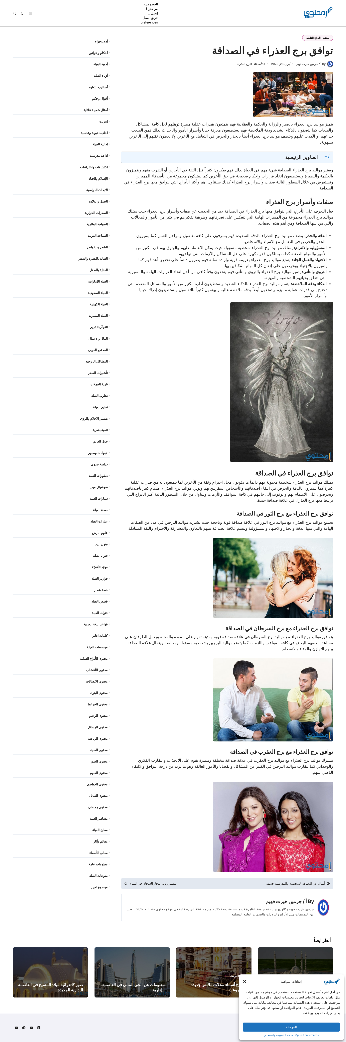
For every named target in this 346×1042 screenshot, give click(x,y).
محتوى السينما (98, 750)
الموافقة (291, 1027)
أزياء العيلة (101, 76)
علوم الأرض (100, 533)
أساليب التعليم (98, 87)
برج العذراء (243, 64)
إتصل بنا (153, 13)
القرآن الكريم (99, 327)
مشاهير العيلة (99, 818)
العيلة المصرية (98, 316)
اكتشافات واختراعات (94, 167)
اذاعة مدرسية (99, 156)
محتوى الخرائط (98, 704)
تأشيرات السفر (98, 373)
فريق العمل (150, 18)
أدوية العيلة (100, 64)
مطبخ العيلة (100, 830)
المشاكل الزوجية (96, 361)
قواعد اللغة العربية (95, 624)
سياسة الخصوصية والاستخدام (278, 1035)
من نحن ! (152, 9)
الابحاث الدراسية (97, 190)
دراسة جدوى (99, 464)
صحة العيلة (100, 510)
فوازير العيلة (100, 578)
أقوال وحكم (100, 98)
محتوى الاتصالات (97, 681)
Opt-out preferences (307, 1035)
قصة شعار (101, 590)
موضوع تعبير (99, 887)
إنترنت (103, 121)
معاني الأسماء (98, 853)
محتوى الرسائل (98, 727)
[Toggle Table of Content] (324, 157)
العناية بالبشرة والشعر (93, 258)
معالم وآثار (101, 841)
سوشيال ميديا (99, 487)
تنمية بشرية (100, 430)
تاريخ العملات (99, 384)
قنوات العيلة (100, 613)
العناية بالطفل (99, 270)
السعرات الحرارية (96, 213)
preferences (149, 22)
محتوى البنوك (99, 693)
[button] (245, 981)
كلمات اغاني (100, 636)
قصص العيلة (99, 601)
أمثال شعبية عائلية (95, 110)
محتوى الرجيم (98, 716)
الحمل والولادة (98, 201)
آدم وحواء (101, 41)
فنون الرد (101, 544)
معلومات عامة (98, 864)
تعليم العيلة (100, 407)
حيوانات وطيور (98, 453)
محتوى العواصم (97, 784)
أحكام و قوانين (98, 53)
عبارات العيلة (99, 521)
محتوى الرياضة (98, 738)
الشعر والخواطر (97, 247)
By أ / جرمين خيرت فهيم (311, 64)
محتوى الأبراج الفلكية (317, 37)
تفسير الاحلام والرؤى (94, 418)
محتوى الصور (99, 761)
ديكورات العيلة (98, 476)
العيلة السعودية (98, 293)
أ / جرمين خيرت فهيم (286, 901)
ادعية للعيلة (100, 144)
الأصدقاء (259, 64)
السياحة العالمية (97, 224)
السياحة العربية (98, 236)
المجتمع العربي (98, 350)
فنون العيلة (100, 556)
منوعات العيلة (98, 876)
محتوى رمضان (98, 807)
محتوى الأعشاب (97, 670)
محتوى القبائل (98, 796)
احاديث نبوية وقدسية (94, 133)
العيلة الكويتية (99, 304)
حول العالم (100, 441)
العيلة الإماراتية (98, 281)
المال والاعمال (98, 338)
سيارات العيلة (99, 498)
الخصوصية (151, 4)
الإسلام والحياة (98, 178)
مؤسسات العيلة (97, 647)
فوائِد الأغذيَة (100, 567)
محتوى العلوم (99, 773)
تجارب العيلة (99, 396)
